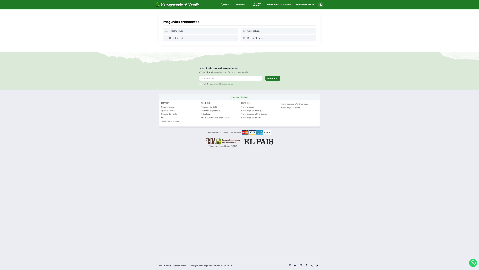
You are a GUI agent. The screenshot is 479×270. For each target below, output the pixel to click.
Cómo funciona (167, 107)
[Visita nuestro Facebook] (306, 265)
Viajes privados (247, 107)
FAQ (163, 117)
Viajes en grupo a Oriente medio (255, 114)
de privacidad (224, 117)
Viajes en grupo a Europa (251, 110)
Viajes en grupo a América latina (294, 104)
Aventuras (240, 5)
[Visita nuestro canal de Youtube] (295, 265)
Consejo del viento (305, 5)
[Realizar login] (320, 4)
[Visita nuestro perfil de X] (311, 265)
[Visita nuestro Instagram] (290, 265)
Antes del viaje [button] (253, 31)
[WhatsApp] (473, 263)
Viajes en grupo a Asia (290, 107)
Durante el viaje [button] (176, 38)
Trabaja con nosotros (170, 121)
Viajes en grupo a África (251, 117)
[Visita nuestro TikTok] (317, 265)
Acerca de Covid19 (209, 107)
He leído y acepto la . (218, 84)
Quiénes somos (167, 110)
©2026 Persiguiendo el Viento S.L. (173, 265)
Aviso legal (205, 114)
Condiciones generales (210, 110)
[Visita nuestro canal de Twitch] (300, 265)
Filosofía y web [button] (176, 31)
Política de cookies (209, 117)
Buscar (226, 5)
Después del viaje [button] (255, 38)
